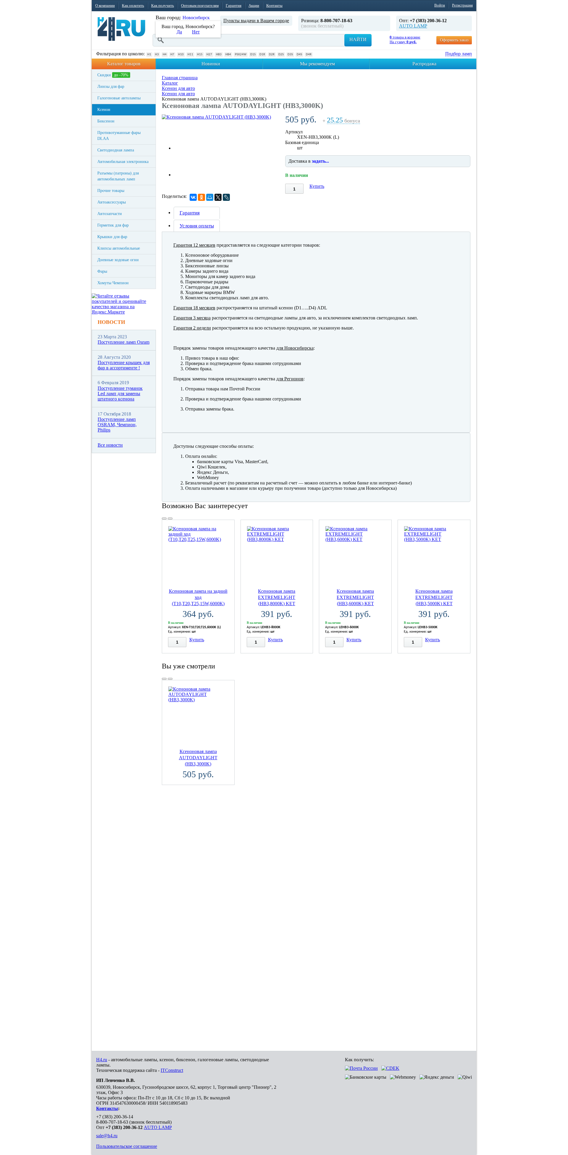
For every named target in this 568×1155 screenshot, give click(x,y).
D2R (272, 54)
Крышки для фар (112, 237)
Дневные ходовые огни (118, 260)
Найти (358, 39)
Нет (196, 31)
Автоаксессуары (111, 202)
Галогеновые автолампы (119, 98)
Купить (316, 186)
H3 (157, 54)
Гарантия (233, 5)
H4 (165, 54)
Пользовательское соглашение (126, 1146)
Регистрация (462, 5)
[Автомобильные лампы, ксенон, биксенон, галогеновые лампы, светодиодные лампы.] (121, 29)
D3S (290, 54)
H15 (200, 54)
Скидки (112, 75)
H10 (181, 54)
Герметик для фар (113, 225)
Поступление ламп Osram (123, 342)
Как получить (162, 5)
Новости (111, 322)
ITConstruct (172, 1070)
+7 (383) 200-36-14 (114, 1116)
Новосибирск (196, 17)
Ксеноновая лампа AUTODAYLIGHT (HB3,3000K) (198, 757)
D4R (309, 54)
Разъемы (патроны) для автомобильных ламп (118, 176)
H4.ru (101, 1059)
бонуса (343, 121)
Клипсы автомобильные (118, 248)
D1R (262, 54)
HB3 (219, 54)
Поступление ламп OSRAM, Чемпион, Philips (117, 425)
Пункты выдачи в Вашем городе (256, 20)
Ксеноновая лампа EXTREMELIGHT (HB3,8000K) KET (276, 597)
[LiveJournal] (226, 197)
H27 (209, 54)
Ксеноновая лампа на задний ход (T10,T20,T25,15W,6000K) (198, 597)
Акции (253, 5)
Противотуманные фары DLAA (119, 135)
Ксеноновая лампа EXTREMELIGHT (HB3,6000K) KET (355, 597)
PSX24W (240, 54)
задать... (320, 161)
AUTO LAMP (413, 25)
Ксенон (103, 109)
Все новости (110, 445)
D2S (281, 54)
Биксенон (105, 121)
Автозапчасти (109, 213)
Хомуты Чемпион (113, 283)
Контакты (274, 5)
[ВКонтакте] (193, 197)
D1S (253, 54)
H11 (190, 54)
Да (179, 31)
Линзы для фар (110, 86)
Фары (102, 271)
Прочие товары (110, 190)
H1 (149, 54)
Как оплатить (133, 5)
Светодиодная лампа (115, 150)
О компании (105, 5)
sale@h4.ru (106, 1135)
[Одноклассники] (201, 197)
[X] (218, 197)
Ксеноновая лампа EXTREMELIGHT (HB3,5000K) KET (434, 597)
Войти (439, 5)
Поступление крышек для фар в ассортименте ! (124, 365)
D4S (299, 54)
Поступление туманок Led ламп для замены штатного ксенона (120, 394)
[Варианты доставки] (361, 1068)
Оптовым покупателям (200, 5)
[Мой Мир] (209, 197)
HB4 (228, 54)
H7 (172, 54)
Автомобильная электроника (123, 161)
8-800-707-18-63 (112, 1122)
